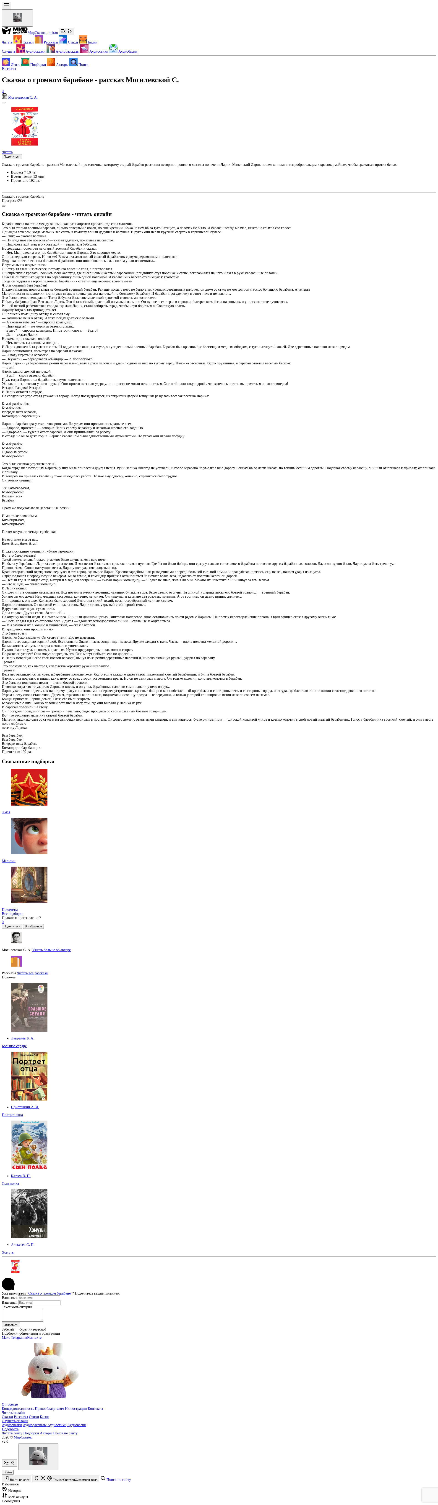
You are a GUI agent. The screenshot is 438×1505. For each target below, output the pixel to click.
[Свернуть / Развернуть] (66, 31)
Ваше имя (9, 1298)
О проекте (10, 1404)
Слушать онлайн (15, 1421)
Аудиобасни (76, 1425)
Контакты (95, 1408)
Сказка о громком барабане (49, 1293)
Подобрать (10, 1429)
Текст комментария (17, 1307)
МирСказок (23, 1437)
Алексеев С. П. (22, 1244)
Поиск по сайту (65, 1433)
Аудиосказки (12, 1425)
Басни (44, 1417)
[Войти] (17, 18)
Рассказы (9, 69)
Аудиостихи (56, 1425)
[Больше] (3, 206)
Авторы (46, 1433)
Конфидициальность (18, 1408)
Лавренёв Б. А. (22, 1038)
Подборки (31, 1433)
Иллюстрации (76, 1408)
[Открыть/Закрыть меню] (6, 5)
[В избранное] (3, 102)
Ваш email (9, 1302)
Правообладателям (49, 1408)
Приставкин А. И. (25, 1107)
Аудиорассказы (35, 1425)
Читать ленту (12, 1433)
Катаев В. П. (21, 1176)
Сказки (7, 1417)
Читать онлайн (13, 1413)
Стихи (34, 1417)
